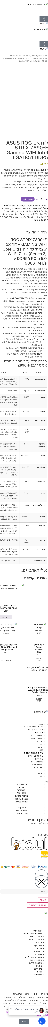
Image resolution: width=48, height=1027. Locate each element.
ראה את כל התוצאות (37, 905)
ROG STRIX (9, 217)
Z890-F (44, 220)
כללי (41, 744)
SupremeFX (20, 217)
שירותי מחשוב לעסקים (33, 726)
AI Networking (19, 208)
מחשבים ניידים (37, 735)
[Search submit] (46, 896)
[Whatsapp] (25, 716)
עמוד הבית (42, 56)
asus (19, 211)
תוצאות (43, 900)
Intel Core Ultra (22, 214)
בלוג (41, 750)
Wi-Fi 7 (44, 217)
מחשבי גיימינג (37, 738)
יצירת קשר (37, 951)
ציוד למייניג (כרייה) (35, 729)
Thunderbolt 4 (33, 217)
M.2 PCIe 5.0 (37, 214)
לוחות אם (26, 56)
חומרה (34, 56)
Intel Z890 (36, 58)
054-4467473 (33, 827)
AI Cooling (6, 208)
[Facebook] (45, 716)
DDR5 (37, 211)
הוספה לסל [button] (39, 659)
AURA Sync (28, 211)
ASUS (26, 205)
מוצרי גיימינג (38, 741)
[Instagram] (38, 716)
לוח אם (37, 220)
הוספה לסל (28, 199)
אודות (39, 948)
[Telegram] (31, 716)
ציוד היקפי (39, 732)
